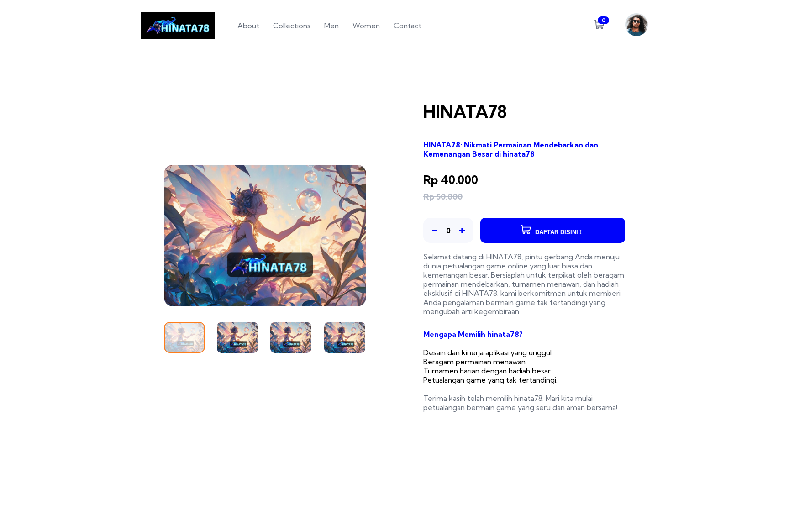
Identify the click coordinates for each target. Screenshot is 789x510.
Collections (291, 25)
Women (366, 25)
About (248, 25)
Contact (407, 25)
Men (331, 25)
